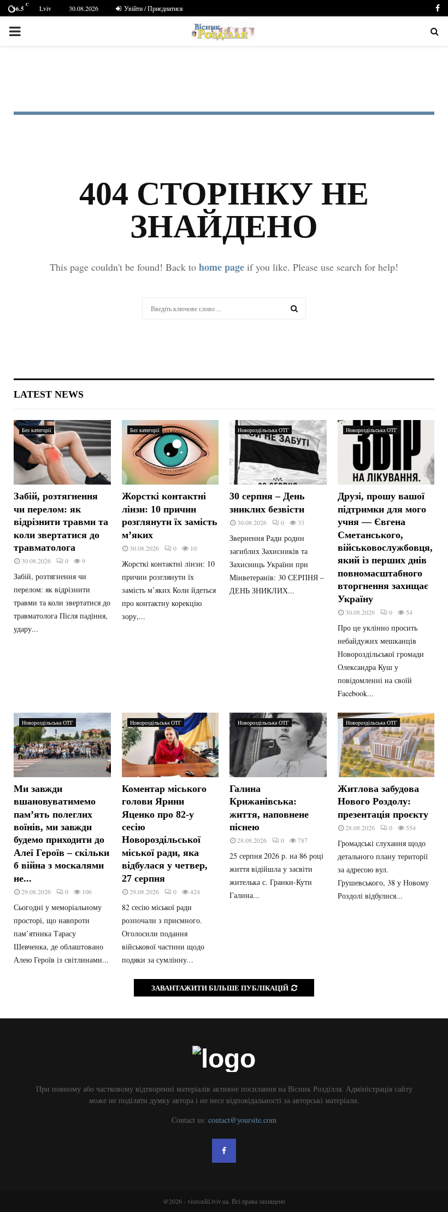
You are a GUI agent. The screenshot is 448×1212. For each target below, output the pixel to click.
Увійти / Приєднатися (152, 8)
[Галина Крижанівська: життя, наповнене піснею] (278, 745)
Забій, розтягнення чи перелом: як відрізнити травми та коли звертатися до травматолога (61, 522)
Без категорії (36, 430)
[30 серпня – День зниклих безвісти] (278, 452)
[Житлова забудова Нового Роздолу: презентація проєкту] (386, 745)
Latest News (49, 394)
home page (221, 267)
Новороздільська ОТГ (263, 430)
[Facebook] (224, 1151)
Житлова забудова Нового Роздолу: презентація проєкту (383, 801)
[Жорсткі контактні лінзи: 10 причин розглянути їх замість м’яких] (170, 452)
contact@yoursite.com (242, 1120)
